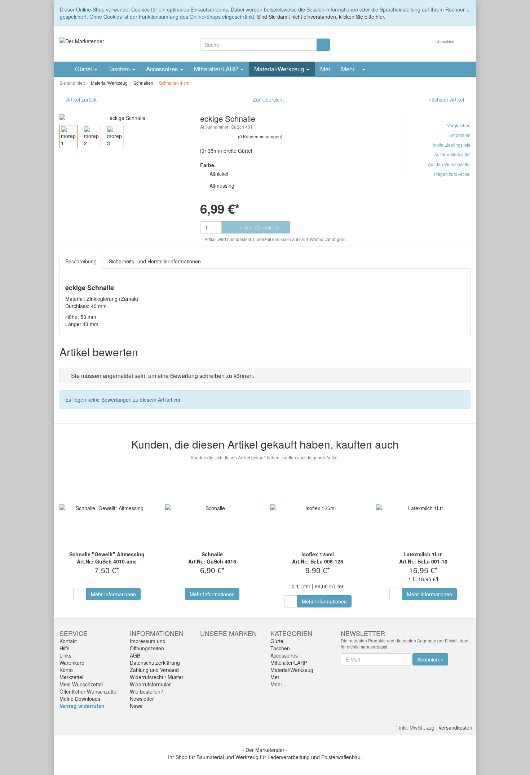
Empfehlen (460, 135)
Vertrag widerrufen (82, 705)
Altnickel (218, 173)
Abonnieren (430, 659)
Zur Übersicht (268, 99)
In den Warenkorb (258, 227)
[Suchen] (323, 45)
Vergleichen (459, 125)
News (136, 705)
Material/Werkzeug (280, 68)
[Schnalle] (212, 508)
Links (65, 655)
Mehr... (351, 68)
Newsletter (142, 698)
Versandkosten (455, 727)
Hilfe (64, 648)
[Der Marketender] (81, 40)
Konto (66, 669)
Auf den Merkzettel (452, 154)
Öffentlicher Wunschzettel (88, 691)
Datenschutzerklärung (155, 662)
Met (325, 68)
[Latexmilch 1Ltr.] (423, 508)
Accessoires (163, 68)
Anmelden (446, 41)
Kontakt (68, 641)
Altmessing (221, 185)
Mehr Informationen (113, 594)
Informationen (157, 633)
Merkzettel (71, 677)
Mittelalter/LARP (217, 68)
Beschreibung (81, 261)
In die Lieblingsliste (452, 145)
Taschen (120, 68)
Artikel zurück (81, 99)
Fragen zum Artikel (452, 174)
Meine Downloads (79, 698)
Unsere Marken (228, 633)
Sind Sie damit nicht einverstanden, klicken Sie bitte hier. (321, 16)
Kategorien (291, 633)
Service (73, 633)
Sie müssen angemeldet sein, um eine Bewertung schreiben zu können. (162, 375)
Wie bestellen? (146, 691)
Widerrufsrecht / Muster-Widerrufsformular (157, 680)
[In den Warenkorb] (80, 594)
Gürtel (84, 68)
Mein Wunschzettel (81, 684)
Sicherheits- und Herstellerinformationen (155, 261)
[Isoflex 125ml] (317, 508)
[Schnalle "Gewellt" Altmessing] (106, 508)
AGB (135, 655)
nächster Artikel (447, 99)
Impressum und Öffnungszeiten (147, 644)
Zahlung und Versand (154, 669)
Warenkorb (71, 662)
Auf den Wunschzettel (449, 164)
